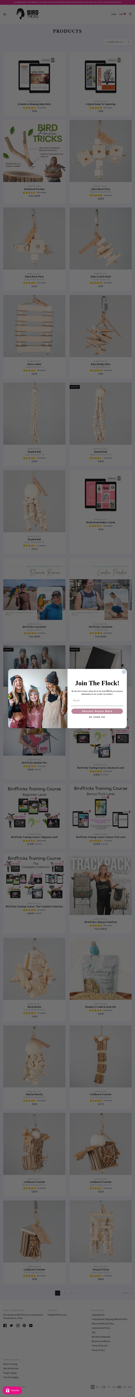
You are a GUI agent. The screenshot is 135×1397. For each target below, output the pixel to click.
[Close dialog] (124, 671)
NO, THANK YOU (97, 717)
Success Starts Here (97, 711)
